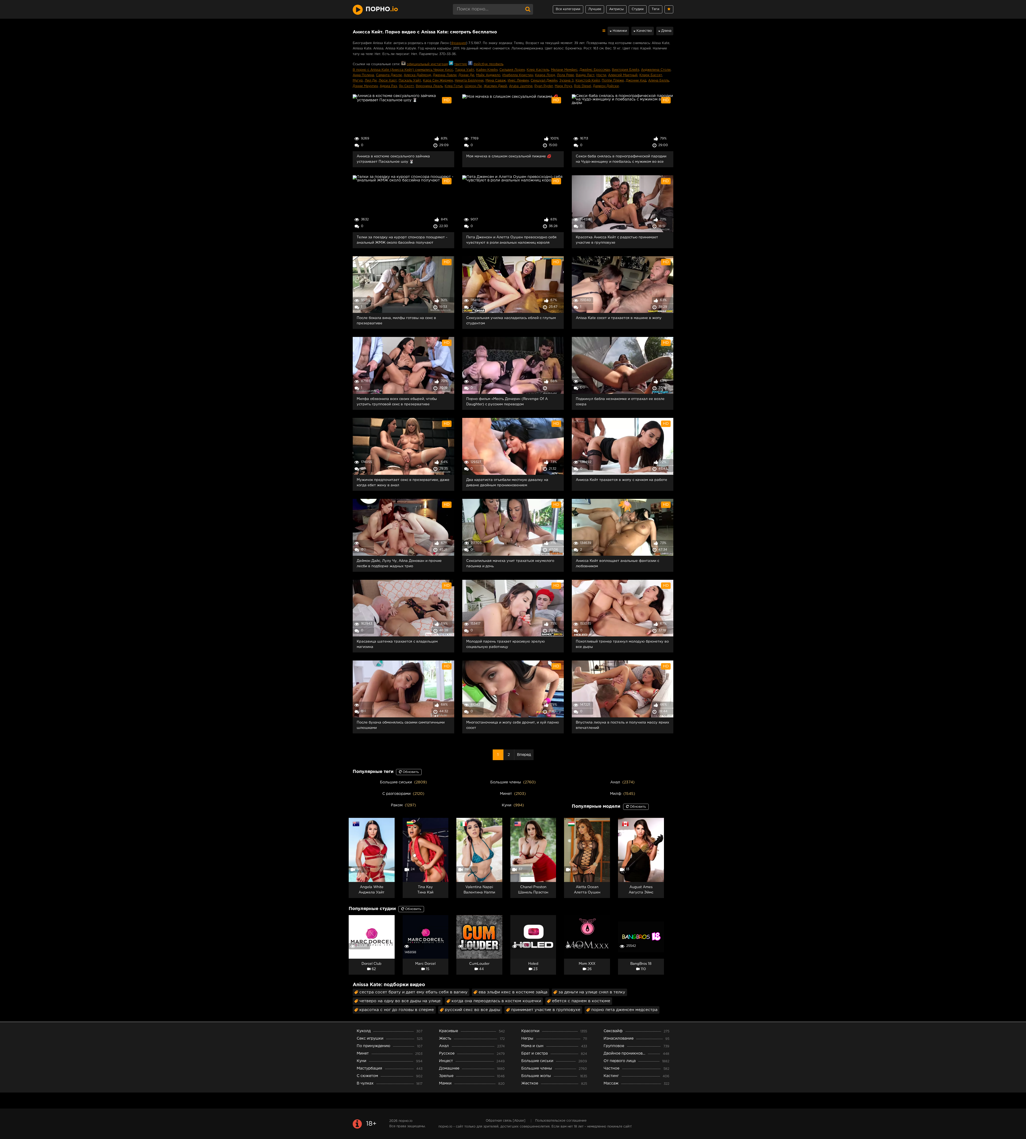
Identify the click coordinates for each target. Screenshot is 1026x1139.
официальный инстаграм (427, 64)
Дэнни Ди (466, 75)
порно (382, 9)
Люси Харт (388, 80)
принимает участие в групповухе (545, 1010)
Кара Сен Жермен (438, 80)
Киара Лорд (545, 75)
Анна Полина (363, 75)
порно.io (406, 1120)
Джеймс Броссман (595, 69)
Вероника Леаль (429, 86)
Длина (665, 30)
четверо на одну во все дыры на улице (400, 1001)
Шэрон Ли (473, 86)
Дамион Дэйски (606, 86)
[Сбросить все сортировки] (604, 30)
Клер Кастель (538, 69)
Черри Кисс (443, 69)
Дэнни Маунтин (365, 86)
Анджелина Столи (656, 69)
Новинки (619, 30)
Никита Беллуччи (469, 80)
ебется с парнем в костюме (581, 1001)
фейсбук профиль (488, 64)
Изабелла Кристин (517, 75)
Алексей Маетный (623, 75)
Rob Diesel (582, 86)
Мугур (358, 80)
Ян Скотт (406, 86)
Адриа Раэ (388, 86)
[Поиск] (527, 9)
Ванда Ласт (585, 75)
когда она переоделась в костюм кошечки (496, 1001)
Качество (643, 30)
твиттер (460, 64)
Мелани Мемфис (564, 69)
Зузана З (566, 80)
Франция (458, 43)
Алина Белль (658, 80)
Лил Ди (371, 80)
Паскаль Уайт (410, 80)
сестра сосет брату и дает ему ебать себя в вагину (413, 992)
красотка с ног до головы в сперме (396, 1010)
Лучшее (594, 9)
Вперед (524, 754)
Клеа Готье (454, 86)
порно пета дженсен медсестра (624, 1010)
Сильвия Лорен (512, 69)
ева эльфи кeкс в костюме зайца (513, 992)
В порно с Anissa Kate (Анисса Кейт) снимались (393, 69)
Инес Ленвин (518, 80)
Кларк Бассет (650, 75)
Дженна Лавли (445, 75)
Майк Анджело (488, 75)
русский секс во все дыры (472, 1010)
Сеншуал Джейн (544, 80)
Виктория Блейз (625, 69)
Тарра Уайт (464, 69)
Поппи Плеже (613, 80)
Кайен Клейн (487, 69)
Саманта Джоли (389, 75)
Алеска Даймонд (417, 75)
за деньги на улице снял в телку (591, 992)
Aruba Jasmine (521, 86)
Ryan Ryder (543, 86)
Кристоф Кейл (588, 80)
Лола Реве (565, 75)
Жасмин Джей (495, 86)
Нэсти (601, 75)
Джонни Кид (636, 80)
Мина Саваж (495, 80)
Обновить (410, 772)
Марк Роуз (563, 86)
